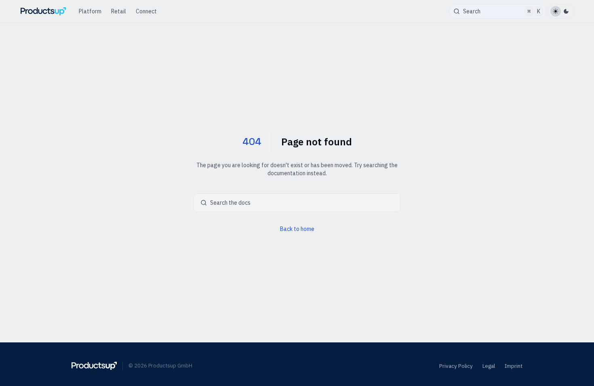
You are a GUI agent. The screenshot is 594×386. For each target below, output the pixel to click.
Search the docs (230, 202)
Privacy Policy (456, 365)
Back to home (297, 229)
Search (501, 11)
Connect (146, 11)
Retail (118, 11)
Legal (488, 365)
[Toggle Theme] (560, 11)
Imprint (513, 365)
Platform (90, 11)
